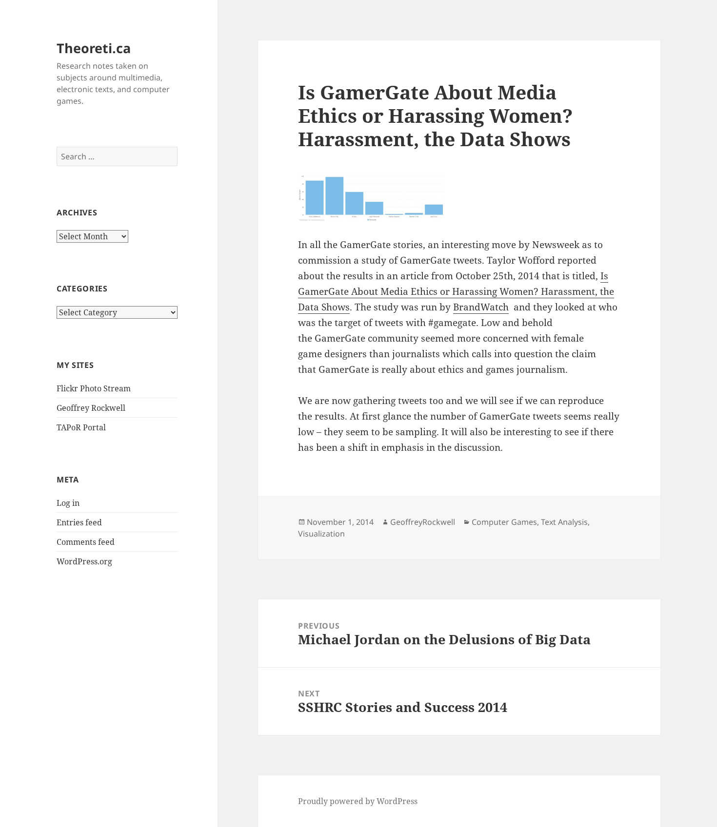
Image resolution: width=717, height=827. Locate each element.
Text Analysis (564, 522)
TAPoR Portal (81, 427)
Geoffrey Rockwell (91, 408)
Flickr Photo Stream (94, 388)
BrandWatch (481, 307)
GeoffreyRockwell (422, 522)
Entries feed (79, 522)
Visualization (321, 533)
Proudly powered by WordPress (358, 801)
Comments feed (86, 542)
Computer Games (504, 522)
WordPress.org (84, 561)
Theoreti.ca (94, 48)
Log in (68, 503)
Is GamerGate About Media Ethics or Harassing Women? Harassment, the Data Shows (456, 291)
